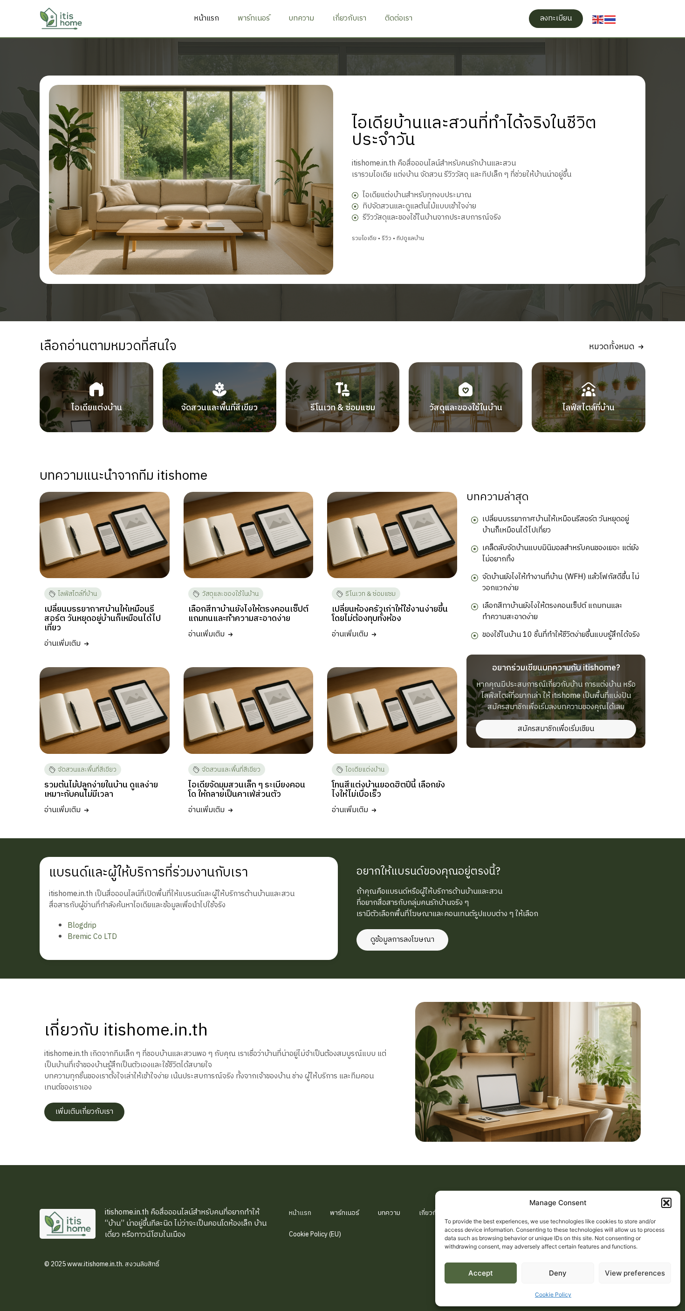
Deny (558, 1273)
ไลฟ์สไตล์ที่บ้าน (77, 593)
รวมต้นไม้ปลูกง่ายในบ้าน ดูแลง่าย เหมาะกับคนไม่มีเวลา (101, 789)
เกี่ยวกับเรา (349, 18)
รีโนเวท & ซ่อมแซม (370, 593)
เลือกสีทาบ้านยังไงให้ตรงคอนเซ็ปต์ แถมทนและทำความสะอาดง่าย (248, 614)
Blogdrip (82, 925)
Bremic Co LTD (92, 937)
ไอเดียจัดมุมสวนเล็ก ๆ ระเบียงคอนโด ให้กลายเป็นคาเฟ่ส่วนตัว (246, 789)
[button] (666, 1203)
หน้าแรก (206, 18)
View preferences (635, 1273)
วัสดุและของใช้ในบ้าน (230, 593)
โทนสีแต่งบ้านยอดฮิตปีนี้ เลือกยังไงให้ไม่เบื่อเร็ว (388, 789)
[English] (598, 18)
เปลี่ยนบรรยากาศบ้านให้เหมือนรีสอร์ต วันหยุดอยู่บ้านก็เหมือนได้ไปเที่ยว (102, 618)
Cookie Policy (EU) (315, 1234)
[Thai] (610, 18)
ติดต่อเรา (398, 18)
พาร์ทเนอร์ (254, 18)
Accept (480, 1273)
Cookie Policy (553, 1294)
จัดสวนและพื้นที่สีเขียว (87, 769)
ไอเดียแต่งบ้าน (364, 769)
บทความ (301, 18)
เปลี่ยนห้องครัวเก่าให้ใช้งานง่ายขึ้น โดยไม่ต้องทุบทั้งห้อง (390, 614)
